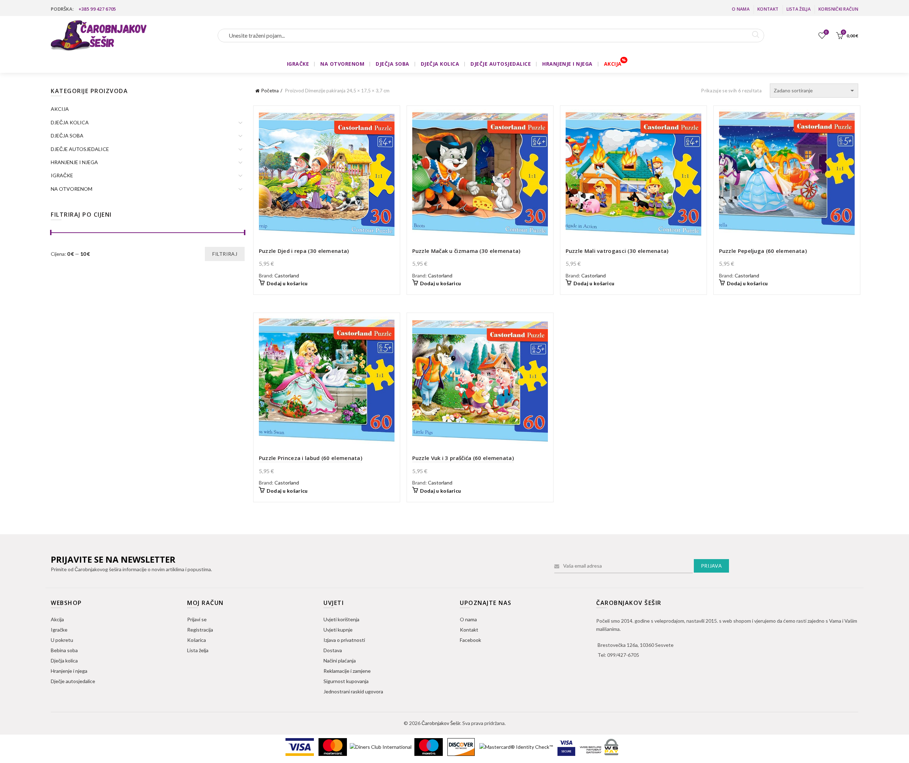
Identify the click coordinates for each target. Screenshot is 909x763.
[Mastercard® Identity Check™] (517, 746)
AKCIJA (613, 63)
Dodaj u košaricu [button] (287, 283)
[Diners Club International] (381, 746)
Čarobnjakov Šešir (440, 723)
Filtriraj (224, 254)
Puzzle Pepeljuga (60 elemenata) (763, 250)
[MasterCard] (333, 746)
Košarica (196, 640)
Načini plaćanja (339, 661)
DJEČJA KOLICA (440, 63)
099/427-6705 (623, 655)
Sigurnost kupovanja (346, 681)
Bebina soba (64, 650)
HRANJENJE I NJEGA (567, 63)
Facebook (470, 640)
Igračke (59, 630)
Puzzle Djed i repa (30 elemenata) (304, 250)
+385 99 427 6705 (97, 9)
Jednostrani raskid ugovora (353, 691)
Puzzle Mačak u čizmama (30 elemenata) (466, 250)
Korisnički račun (838, 9)
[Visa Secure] (567, 746)
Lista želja (798, 9)
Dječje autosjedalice (73, 681)
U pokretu (62, 640)
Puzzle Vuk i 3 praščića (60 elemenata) (463, 457)
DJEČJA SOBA (392, 63)
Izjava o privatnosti (344, 640)
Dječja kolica (64, 661)
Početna (270, 90)
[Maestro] (429, 746)
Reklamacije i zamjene (347, 671)
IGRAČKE (298, 63)
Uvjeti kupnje (338, 630)
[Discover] (462, 746)
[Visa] (300, 746)
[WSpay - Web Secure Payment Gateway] (599, 746)
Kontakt (767, 9)
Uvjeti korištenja (341, 619)
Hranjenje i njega (69, 671)
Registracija (200, 630)
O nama (741, 9)
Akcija (57, 619)
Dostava (332, 650)
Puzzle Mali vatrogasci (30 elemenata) (617, 250)
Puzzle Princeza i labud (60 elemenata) (310, 457)
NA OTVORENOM (342, 63)
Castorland (286, 275)
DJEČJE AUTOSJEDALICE (500, 63)
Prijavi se (197, 619)
